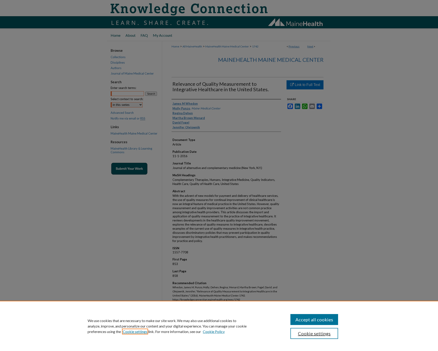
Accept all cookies (314, 319)
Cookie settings (135, 331)
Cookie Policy (214, 331)
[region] (219, 326)
